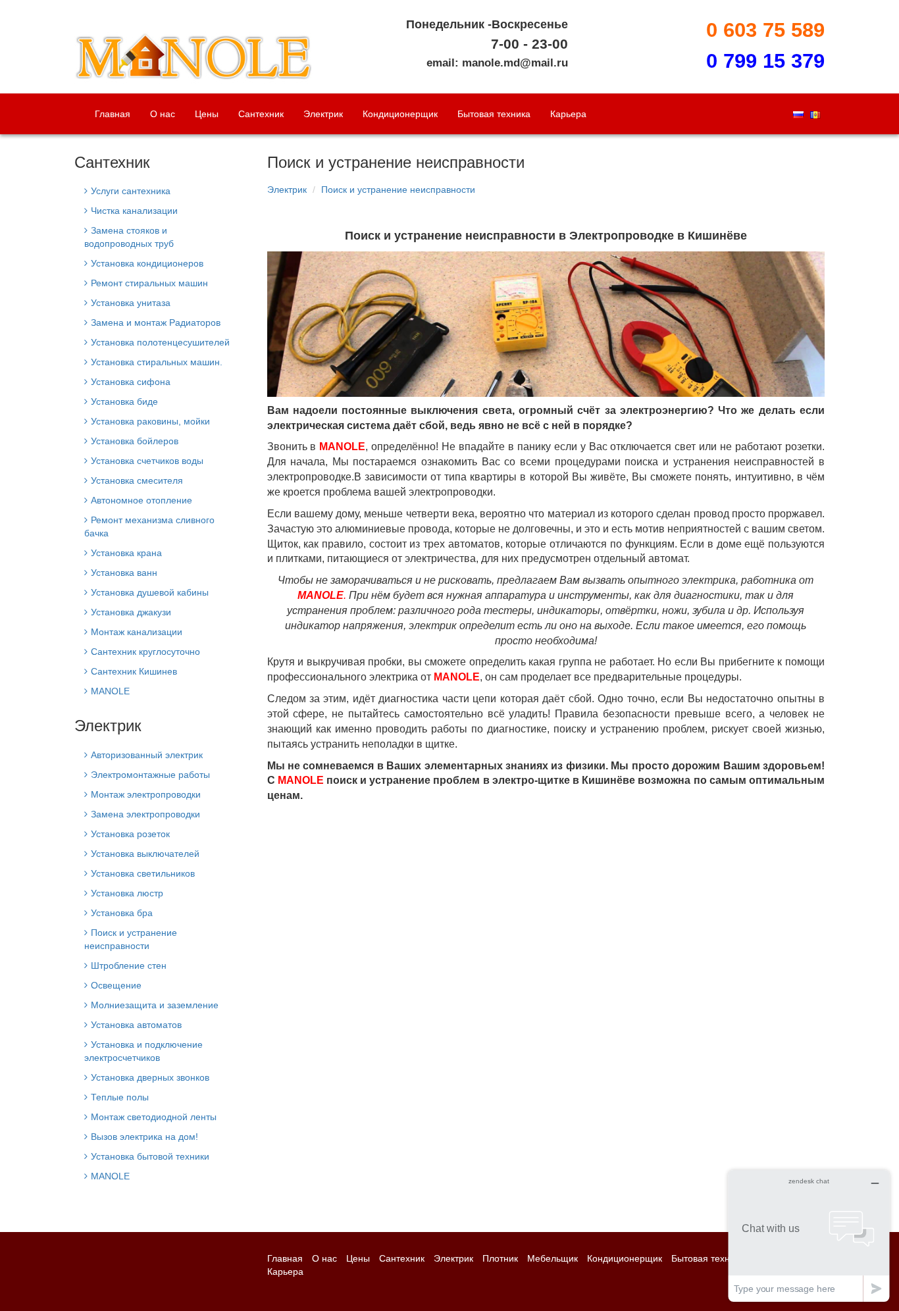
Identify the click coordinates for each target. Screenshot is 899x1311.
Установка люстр (127, 893)
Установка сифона (130, 381)
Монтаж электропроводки (146, 794)
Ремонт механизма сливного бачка (149, 526)
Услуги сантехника (130, 191)
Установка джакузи (131, 612)
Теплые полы (120, 1097)
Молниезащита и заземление (154, 1005)
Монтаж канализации (136, 632)
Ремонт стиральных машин (149, 283)
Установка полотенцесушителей (160, 342)
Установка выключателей (145, 853)
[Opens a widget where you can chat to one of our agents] (808, 1235)
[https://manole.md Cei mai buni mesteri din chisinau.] (194, 46)
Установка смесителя (137, 480)
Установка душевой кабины (150, 592)
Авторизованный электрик (147, 755)
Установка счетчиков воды (147, 460)
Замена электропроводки (145, 814)
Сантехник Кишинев (134, 671)
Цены (206, 114)
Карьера (568, 114)
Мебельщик (552, 1258)
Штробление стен (129, 965)
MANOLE (110, 691)
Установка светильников (143, 873)
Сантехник (261, 114)
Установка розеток (130, 834)
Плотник (500, 1258)
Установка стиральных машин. (156, 362)
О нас (162, 114)
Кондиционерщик (400, 114)
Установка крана (126, 553)
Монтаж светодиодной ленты (154, 1117)
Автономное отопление (141, 500)
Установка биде (124, 401)
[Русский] (798, 114)
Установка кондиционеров (147, 263)
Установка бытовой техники (150, 1156)
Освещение (116, 985)
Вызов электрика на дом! (144, 1136)
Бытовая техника (493, 114)
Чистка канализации (134, 210)
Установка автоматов (136, 1024)
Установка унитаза (130, 302)
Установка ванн (124, 572)
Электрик (323, 114)
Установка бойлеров (134, 441)
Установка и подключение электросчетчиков (143, 1051)
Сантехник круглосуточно (145, 651)
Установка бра (122, 913)
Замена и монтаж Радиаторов (155, 322)
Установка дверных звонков (150, 1077)
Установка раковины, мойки (150, 421)
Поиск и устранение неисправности (398, 189)
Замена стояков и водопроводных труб (129, 237)
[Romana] (815, 114)
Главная (112, 114)
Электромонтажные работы (150, 774)
